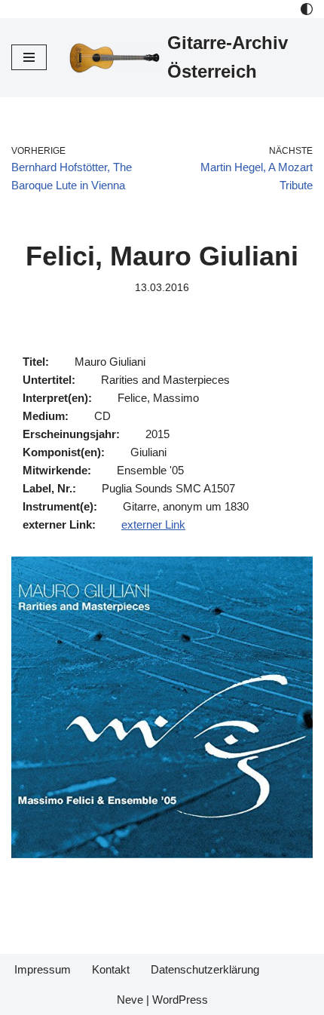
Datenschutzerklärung (205, 969)
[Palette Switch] (307, 9)
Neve (130, 999)
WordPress (180, 999)
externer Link (153, 524)
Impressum (42, 969)
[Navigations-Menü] (29, 57)
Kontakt (111, 969)
